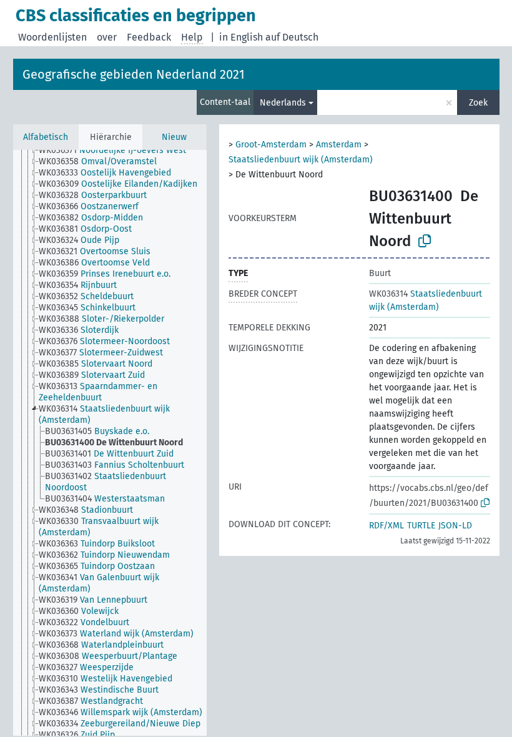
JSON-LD (455, 525)
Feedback (149, 37)
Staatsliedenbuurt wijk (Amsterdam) (301, 159)
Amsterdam (339, 144)
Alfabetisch (45, 137)
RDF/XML (386, 525)
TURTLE (421, 525)
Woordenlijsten (52, 37)
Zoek (478, 102)
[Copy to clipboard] (424, 241)
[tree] (110, 443)
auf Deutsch (291, 37)
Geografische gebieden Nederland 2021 (133, 74)
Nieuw (174, 137)
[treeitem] (117, 150)
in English (241, 37)
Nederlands (283, 102)
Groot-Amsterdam (271, 144)
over (107, 37)
